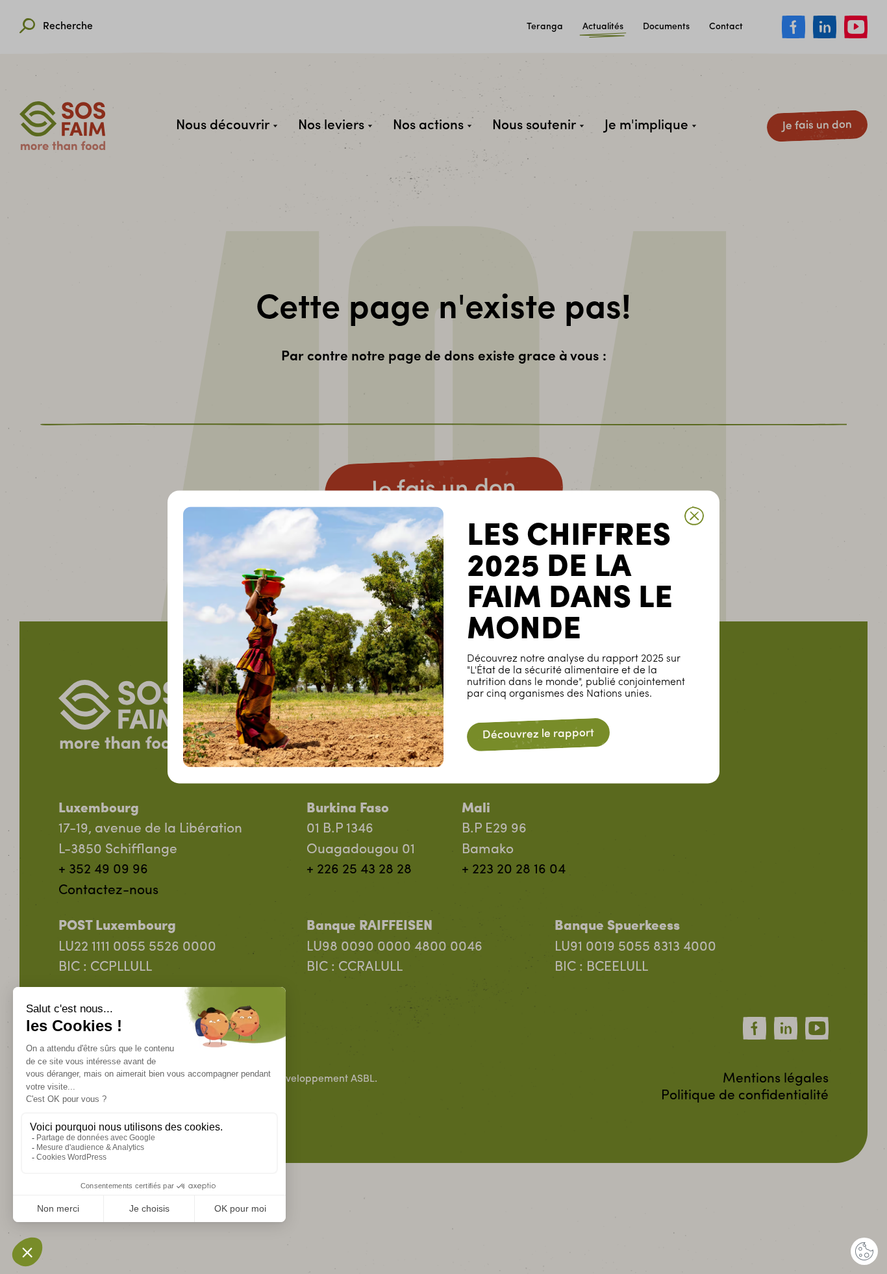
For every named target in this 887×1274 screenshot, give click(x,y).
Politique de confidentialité (745, 1096)
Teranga (545, 27)
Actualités (602, 27)
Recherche (68, 26)
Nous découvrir (222, 125)
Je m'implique (646, 125)
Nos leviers (331, 125)
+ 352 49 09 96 (103, 870)
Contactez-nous (108, 890)
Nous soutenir (534, 125)
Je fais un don (817, 125)
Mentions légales (776, 1079)
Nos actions (428, 125)
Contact (726, 27)
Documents (666, 27)
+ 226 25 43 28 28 (359, 870)
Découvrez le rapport (538, 734)
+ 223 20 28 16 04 (514, 870)
